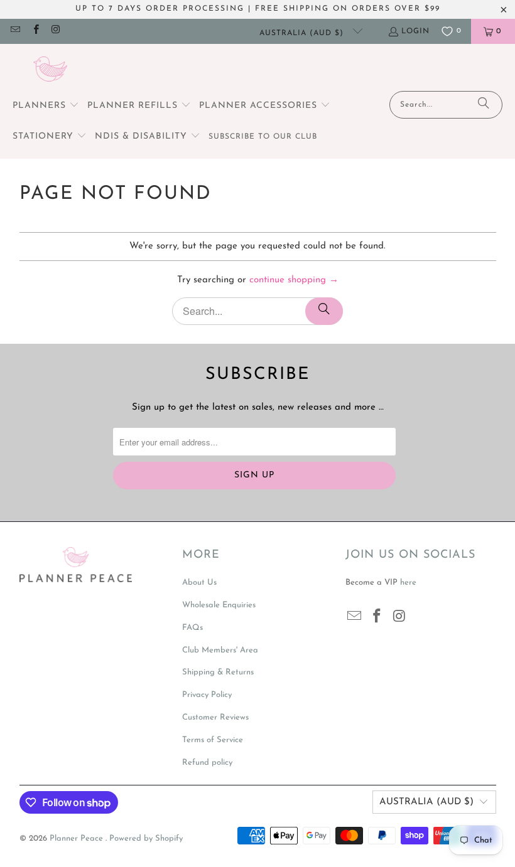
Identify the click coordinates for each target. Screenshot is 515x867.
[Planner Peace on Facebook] (35, 31)
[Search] (483, 105)
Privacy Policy (207, 695)
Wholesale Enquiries (219, 605)
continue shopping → (294, 280)
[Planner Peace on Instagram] (55, 31)
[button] (46, 106)
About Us (199, 582)
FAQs (192, 628)
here (408, 582)
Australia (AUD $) (303, 33)
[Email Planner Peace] (14, 31)
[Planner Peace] (50, 70)
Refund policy (207, 762)
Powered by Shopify (146, 838)
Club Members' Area (220, 650)
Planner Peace (78, 838)
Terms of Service (212, 740)
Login (415, 31)
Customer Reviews (215, 717)
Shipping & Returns (218, 672)
